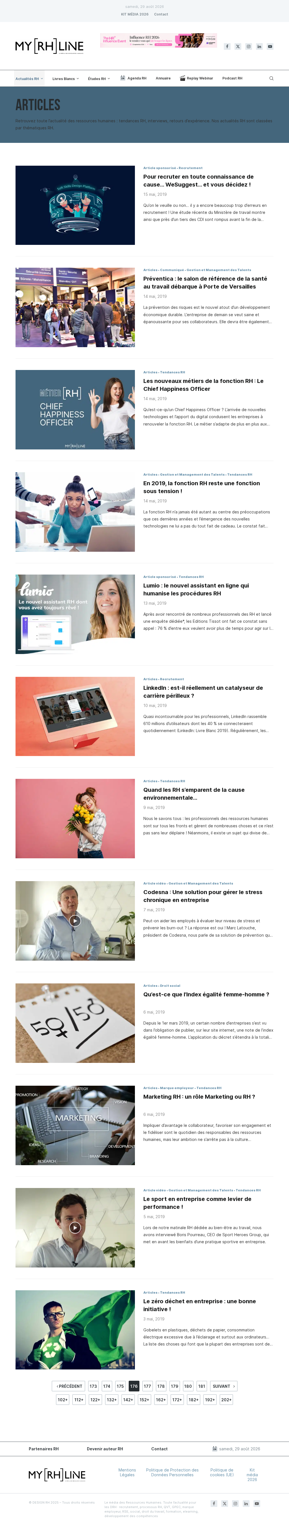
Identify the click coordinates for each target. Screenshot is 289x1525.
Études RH (97, 79)
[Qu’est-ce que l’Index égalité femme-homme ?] (75, 1023)
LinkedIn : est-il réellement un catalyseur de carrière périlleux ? (203, 691)
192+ (210, 1399)
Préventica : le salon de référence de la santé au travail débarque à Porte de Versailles (205, 282)
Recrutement (191, 168)
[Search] (270, 78)
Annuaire (163, 78)
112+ (79, 1399)
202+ (226, 1399)
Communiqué (172, 270)
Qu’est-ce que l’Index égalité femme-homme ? (206, 994)
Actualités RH (27, 79)
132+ (112, 1399)
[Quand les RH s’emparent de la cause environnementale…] (75, 818)
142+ (128, 1399)
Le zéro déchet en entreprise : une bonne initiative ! (199, 1305)
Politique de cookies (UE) (222, 1472)
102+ (63, 1399)
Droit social (170, 986)
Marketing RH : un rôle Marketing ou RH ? (199, 1096)
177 (147, 1386)
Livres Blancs (63, 79)
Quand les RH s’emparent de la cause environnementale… (194, 793)
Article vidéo (154, 883)
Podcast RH (232, 78)
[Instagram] (248, 46)
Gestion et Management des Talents (219, 270)
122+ (95, 1399)
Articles (150, 270)
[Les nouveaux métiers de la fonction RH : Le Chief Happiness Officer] (75, 409)
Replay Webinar (200, 78)
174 (106, 1386)
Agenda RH (137, 78)
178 (161, 1386)
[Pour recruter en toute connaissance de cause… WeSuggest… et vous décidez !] (75, 205)
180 (188, 1386)
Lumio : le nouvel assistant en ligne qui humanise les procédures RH (196, 589)
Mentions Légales (127, 1472)
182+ (194, 1399)
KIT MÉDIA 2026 (134, 14)
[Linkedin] (259, 46)
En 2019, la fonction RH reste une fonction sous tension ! (201, 487)
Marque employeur (177, 1088)
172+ (177, 1399)
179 (174, 1386)
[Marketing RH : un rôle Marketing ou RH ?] (75, 1125)
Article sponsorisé (159, 168)
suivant (222, 1386)
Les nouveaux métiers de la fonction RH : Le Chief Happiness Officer (203, 385)
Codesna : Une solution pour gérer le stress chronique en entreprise (202, 896)
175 (120, 1386)
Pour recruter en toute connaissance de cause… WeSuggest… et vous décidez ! (198, 180)
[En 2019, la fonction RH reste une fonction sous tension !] (75, 512)
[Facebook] (227, 46)
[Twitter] (238, 46)
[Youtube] (270, 46)
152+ (144, 1399)
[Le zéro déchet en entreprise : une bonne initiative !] (75, 1330)
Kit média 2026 (252, 1475)
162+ (161, 1399)
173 (93, 1386)
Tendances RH (172, 372)
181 (201, 1386)
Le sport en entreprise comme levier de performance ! (197, 1203)
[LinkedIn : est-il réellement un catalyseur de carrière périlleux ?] (75, 716)
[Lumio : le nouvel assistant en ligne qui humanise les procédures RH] (75, 614)
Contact (161, 14)
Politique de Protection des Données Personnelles (172, 1472)
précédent (70, 1386)
